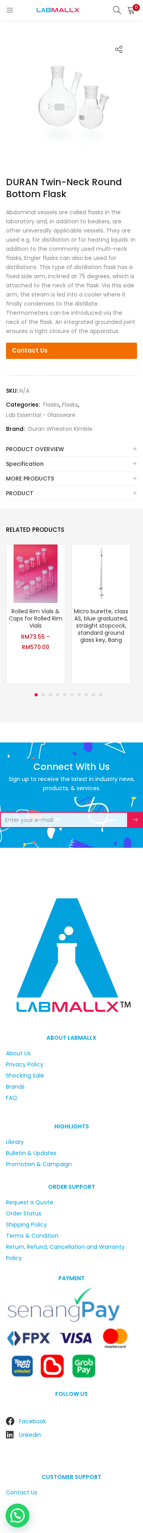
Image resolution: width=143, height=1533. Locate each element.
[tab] (71, 449)
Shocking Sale (25, 1075)
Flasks (51, 405)
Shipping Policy (26, 1225)
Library (15, 1142)
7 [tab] (79, 694)
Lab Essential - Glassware (40, 415)
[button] (131, 10)
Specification (25, 464)
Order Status (23, 1213)
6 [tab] (71, 694)
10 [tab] (100, 694)
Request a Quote (29, 1202)
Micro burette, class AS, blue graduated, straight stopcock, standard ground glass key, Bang (101, 625)
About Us (18, 1053)
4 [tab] (57, 694)
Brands (15, 1087)
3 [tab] (50, 694)
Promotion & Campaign (39, 1164)
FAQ (11, 1098)
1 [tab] (36, 694)
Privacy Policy (24, 1064)
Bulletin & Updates (31, 1153)
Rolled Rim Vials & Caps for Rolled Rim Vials (35, 618)
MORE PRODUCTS (30, 479)
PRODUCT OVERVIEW (35, 449)
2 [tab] (43, 694)
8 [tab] (86, 694)
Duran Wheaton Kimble (60, 429)
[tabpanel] (35, 615)
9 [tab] (93, 694)
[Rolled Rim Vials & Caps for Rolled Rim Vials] (35, 573)
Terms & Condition (32, 1236)
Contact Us (30, 350)
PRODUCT (19, 493)
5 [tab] (64, 694)
